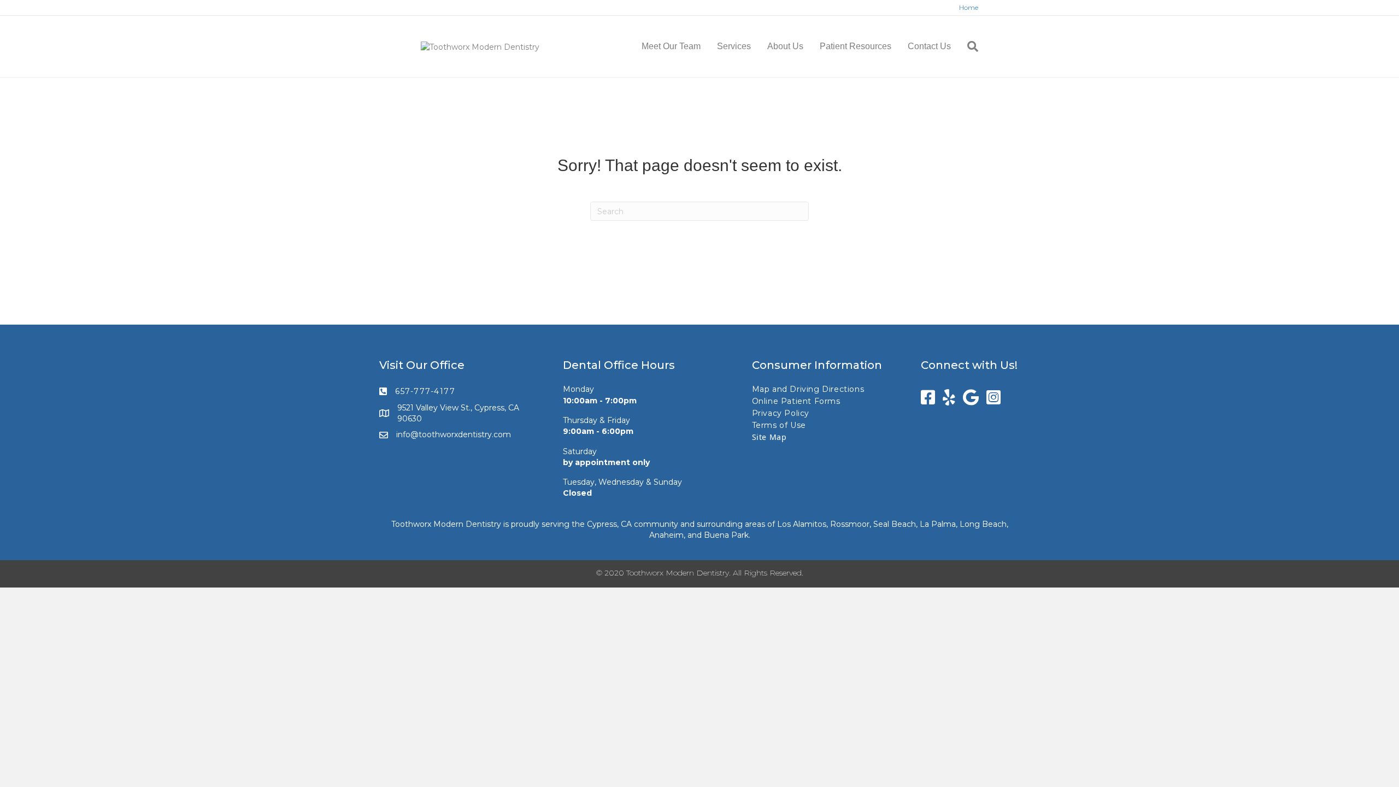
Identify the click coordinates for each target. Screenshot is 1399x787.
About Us (785, 46)
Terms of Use (779, 425)
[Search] (968, 46)
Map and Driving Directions (808, 389)
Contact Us (929, 46)
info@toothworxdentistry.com (453, 434)
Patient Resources (855, 46)
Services (734, 46)
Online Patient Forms (796, 401)
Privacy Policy (780, 413)
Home (968, 7)
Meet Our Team (671, 46)
